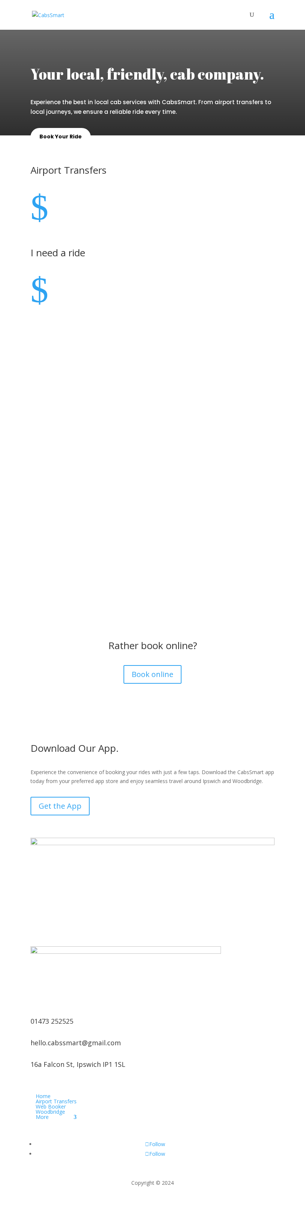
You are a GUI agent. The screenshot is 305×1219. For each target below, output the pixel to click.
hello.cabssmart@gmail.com (75, 1042)
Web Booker (51, 1106)
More (42, 1116)
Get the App (60, 806)
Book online (152, 674)
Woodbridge (50, 1111)
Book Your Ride (60, 136)
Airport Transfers (56, 1101)
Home (43, 1096)
